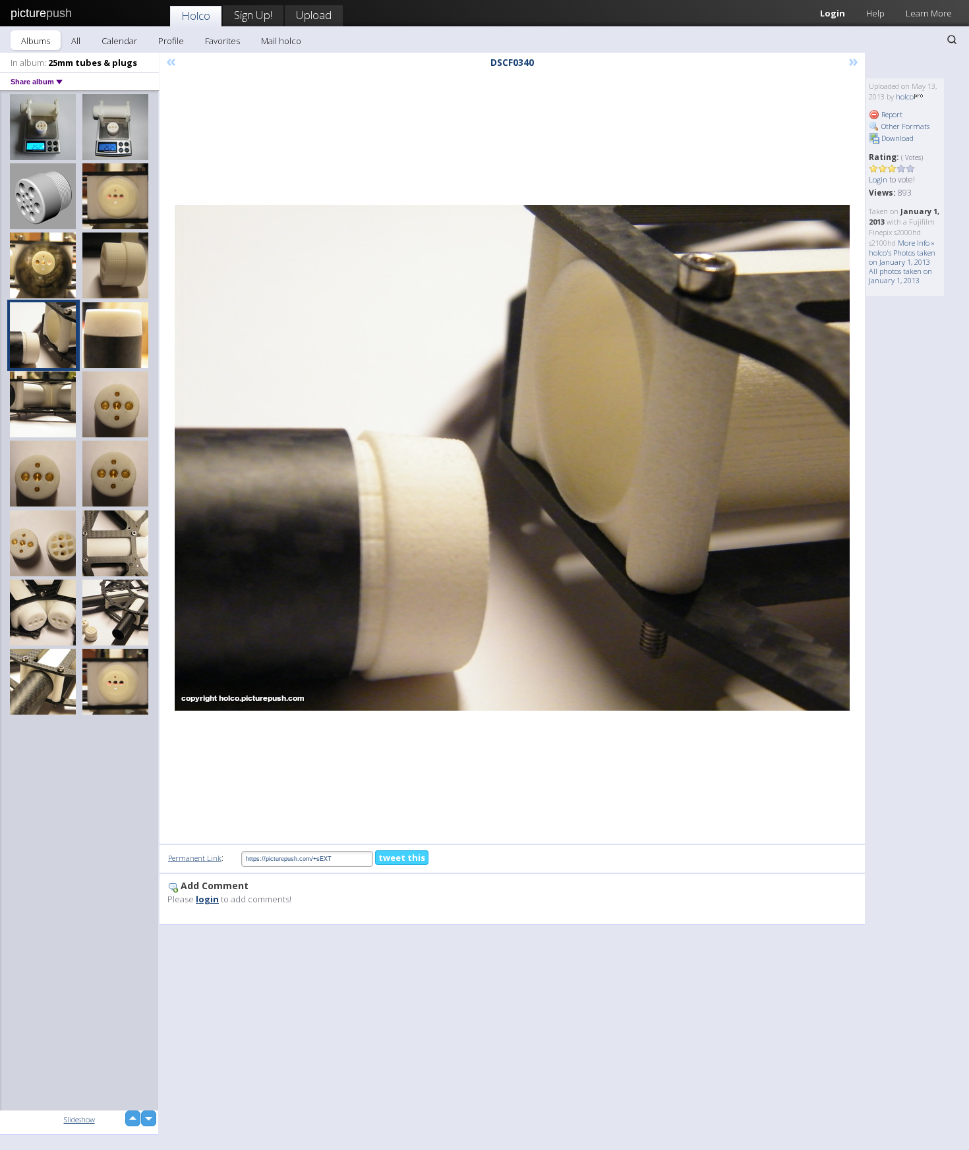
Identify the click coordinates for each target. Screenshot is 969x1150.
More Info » (916, 243)
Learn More (929, 13)
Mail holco (281, 41)
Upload (314, 14)
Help (875, 13)
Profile (171, 41)
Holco (195, 15)
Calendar (119, 41)
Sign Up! (253, 14)
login (207, 899)
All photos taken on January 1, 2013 (900, 275)
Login (832, 13)
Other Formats (904, 126)
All (75, 41)
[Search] (951, 39)
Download (896, 138)
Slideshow (79, 1119)
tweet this (401, 857)
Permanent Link (194, 858)
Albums (35, 41)
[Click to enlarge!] (512, 458)
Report (890, 114)
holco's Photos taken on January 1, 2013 (902, 257)
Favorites (222, 41)
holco (905, 96)
